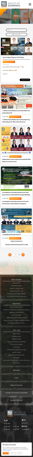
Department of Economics (16, 307)
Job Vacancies (16, 347)
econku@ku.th (25, 429)
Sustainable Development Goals (16, 355)
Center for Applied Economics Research (16, 318)
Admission (16, 370)
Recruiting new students (16, 344)
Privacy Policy (16, 363)
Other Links (16, 330)
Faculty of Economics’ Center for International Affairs (16, 320)
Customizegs (19, 453)
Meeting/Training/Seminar (9, 62)
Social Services (16, 283)
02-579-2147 (25, 423)
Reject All (12, 453)
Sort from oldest (17, 34)
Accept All (5, 453)
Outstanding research (16, 286)
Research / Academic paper (16, 288)
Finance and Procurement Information (16, 342)
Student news (16, 334)
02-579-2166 (16, 426)
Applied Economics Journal (16, 291)
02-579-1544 (7, 426)
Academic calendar (16, 339)
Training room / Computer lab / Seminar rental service (16, 360)
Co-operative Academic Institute (16, 323)
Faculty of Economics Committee (16, 393)
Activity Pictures (16, 352)
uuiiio (16, 377)
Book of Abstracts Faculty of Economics (16, 296)
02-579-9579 (7, 424)
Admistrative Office (16, 315)
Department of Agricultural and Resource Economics (16, 310)
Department (16, 303)
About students (16, 279)
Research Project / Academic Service (16, 294)
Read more (24, 80)
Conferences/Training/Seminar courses (16, 350)
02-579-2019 (7, 429)
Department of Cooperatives (16, 312)
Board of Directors (16, 385)
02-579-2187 (16, 429)
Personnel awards (16, 336)
